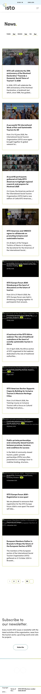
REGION (20, 34)
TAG (30, 34)
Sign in (20, 2)
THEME (8, 34)
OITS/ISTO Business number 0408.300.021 (26, 690)
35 (27, 581)
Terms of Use (13, 690)
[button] (20, 647)
